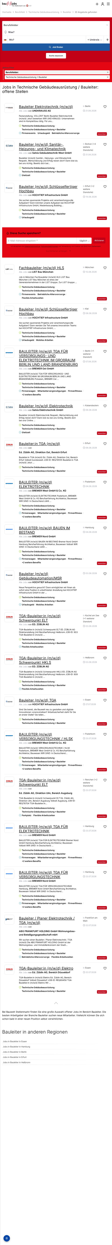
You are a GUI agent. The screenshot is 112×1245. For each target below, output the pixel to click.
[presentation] (96, 4)
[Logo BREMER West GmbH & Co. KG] (9, 483)
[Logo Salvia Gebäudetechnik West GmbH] (9, 146)
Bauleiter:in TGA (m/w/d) (39, 444)
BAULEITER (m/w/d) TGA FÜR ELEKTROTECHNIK (43, 829)
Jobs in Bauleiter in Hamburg (16, 1046)
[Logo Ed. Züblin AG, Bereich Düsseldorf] (9, 969)
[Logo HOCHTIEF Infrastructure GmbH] (9, 188)
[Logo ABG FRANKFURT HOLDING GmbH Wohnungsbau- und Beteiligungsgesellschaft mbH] (9, 919)
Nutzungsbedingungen (49, 246)
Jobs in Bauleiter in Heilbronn (16, 1062)
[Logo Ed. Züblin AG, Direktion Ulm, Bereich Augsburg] (9, 781)
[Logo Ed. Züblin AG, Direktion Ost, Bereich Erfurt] (9, 445)
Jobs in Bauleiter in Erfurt (15, 1057)
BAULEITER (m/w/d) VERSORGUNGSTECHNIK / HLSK (46, 736)
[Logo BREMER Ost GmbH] (9, 352)
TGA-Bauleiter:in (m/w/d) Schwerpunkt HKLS (40, 660)
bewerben (102, 134)
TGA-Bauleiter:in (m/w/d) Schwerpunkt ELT (40, 618)
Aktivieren (99, 240)
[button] (107, 39)
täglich (83, 240)
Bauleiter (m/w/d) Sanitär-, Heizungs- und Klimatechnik (42, 146)
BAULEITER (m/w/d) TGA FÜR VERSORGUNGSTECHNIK (43, 874)
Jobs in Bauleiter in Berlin (15, 1052)
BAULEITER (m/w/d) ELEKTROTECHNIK (35, 484)
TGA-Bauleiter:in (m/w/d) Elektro (46, 968)
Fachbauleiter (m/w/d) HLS (41, 268)
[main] (56, 539)
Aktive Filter (8, 67)
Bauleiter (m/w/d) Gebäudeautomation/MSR (40, 576)
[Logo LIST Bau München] (9, 269)
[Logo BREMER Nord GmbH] (9, 529)
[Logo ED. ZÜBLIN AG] (9, 617)
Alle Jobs (23, 111)
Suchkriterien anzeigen (56, 251)
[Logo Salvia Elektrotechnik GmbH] (9, 407)
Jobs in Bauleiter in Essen (15, 1041)
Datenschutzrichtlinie (32, 246)
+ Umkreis (93, 39)
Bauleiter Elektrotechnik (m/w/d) (46, 107)
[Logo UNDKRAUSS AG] (9, 108)
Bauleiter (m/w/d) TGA (37, 700)
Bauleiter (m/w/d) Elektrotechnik (46, 406)
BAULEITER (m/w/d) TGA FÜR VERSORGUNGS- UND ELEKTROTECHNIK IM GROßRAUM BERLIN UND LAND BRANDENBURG (48, 358)
